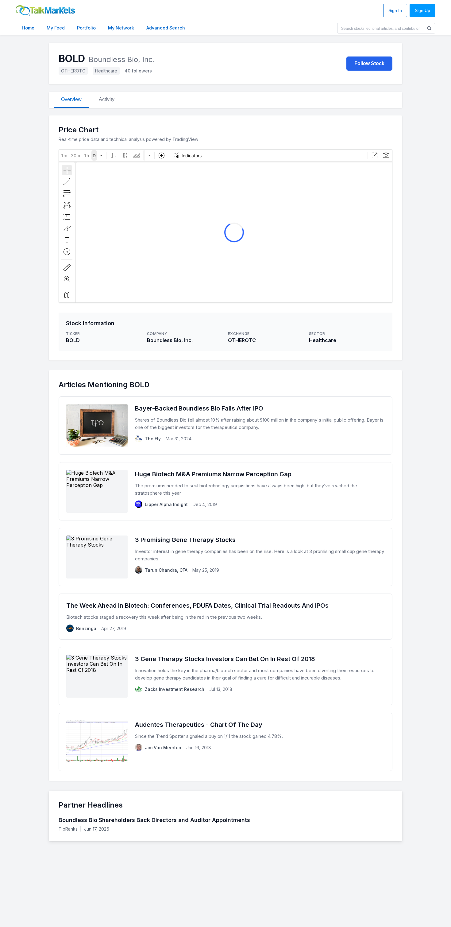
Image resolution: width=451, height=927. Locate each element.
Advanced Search (165, 27)
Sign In (395, 10)
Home (28, 27)
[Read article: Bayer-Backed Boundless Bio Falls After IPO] (225, 425)
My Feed (56, 27)
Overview (71, 99)
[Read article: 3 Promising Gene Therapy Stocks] (225, 557)
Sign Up (422, 10)
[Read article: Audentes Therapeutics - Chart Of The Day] (225, 742)
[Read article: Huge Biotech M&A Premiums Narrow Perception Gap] (225, 491)
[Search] (429, 28)
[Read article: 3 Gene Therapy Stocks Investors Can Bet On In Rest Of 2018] (225, 676)
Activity (106, 99)
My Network (121, 27)
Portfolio (86, 27)
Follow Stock (369, 63)
